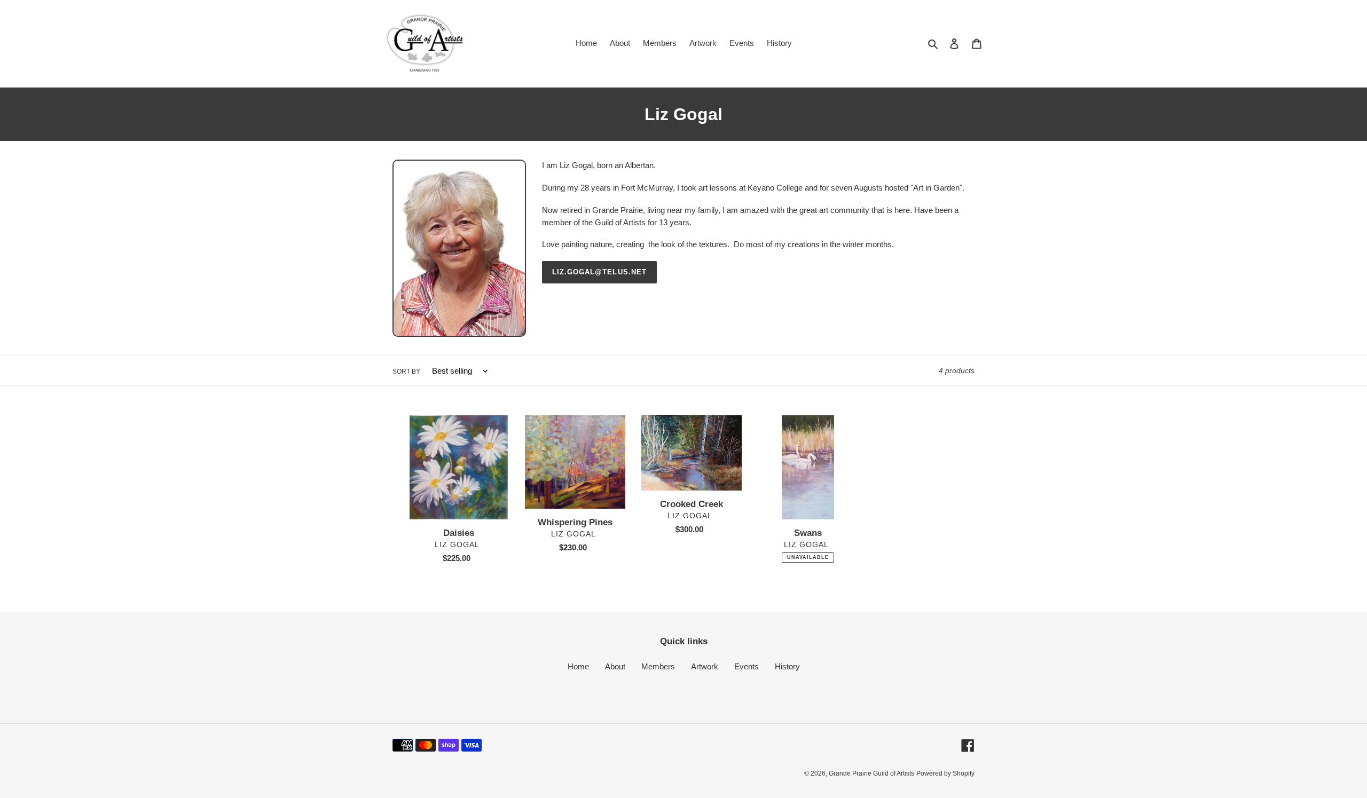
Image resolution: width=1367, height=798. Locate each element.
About (615, 666)
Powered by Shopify (945, 773)
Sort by (406, 371)
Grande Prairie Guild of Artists (871, 773)
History (787, 666)
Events (746, 666)
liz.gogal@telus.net (599, 272)
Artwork (704, 666)
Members (658, 666)
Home (578, 666)
